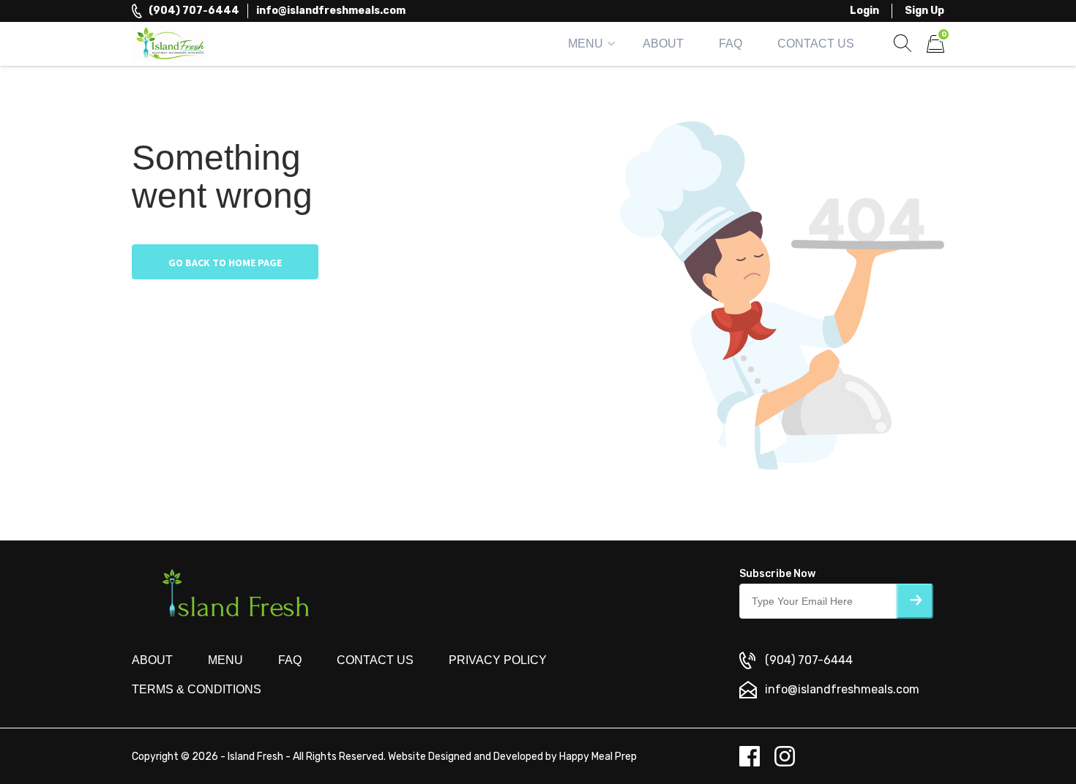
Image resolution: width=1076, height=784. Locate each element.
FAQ (730, 43)
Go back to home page (225, 262)
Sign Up (924, 10)
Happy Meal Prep (598, 756)
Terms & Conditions (196, 689)
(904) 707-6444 (194, 10)
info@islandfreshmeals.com (331, 10)
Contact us (375, 660)
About (663, 43)
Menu (585, 43)
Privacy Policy (498, 660)
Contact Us (815, 43)
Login (864, 10)
